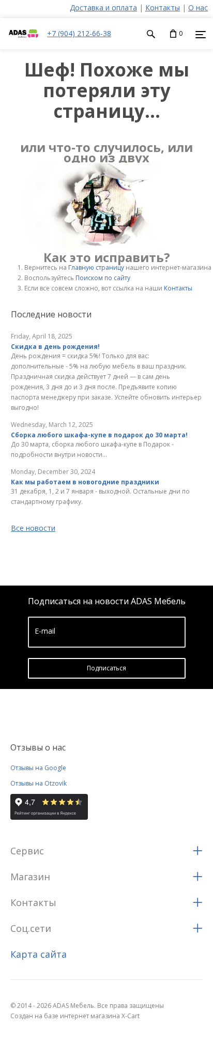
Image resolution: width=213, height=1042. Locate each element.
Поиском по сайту (102, 277)
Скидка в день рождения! (55, 346)
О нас (198, 7)
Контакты (162, 7)
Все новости (33, 528)
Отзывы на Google (38, 767)
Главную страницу (96, 267)
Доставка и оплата (103, 7)
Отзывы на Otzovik (38, 783)
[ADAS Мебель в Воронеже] (23, 43)
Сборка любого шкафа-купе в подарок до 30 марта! (99, 435)
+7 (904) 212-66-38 (79, 33)
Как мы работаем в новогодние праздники (85, 482)
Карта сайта (38, 954)
